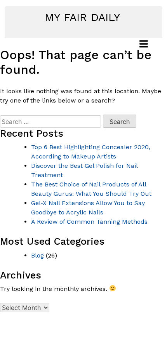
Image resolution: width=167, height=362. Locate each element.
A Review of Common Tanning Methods (89, 221)
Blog (37, 255)
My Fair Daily (82, 17)
